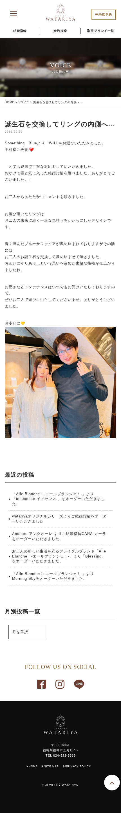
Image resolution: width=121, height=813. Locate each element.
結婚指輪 (20, 30)
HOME (9, 102)
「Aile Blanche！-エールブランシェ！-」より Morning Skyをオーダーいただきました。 (53, 576)
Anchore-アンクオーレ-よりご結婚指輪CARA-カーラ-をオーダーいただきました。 (59, 536)
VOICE (24, 102)
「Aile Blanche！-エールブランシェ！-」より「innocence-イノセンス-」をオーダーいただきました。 (58, 499)
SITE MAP (51, 766)
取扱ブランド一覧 (100, 30)
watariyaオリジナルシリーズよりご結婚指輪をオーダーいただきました (59, 518)
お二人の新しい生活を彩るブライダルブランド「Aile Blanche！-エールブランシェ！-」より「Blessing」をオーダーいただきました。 (59, 556)
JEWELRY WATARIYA (61, 784)
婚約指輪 (60, 30)
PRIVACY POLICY (78, 766)
